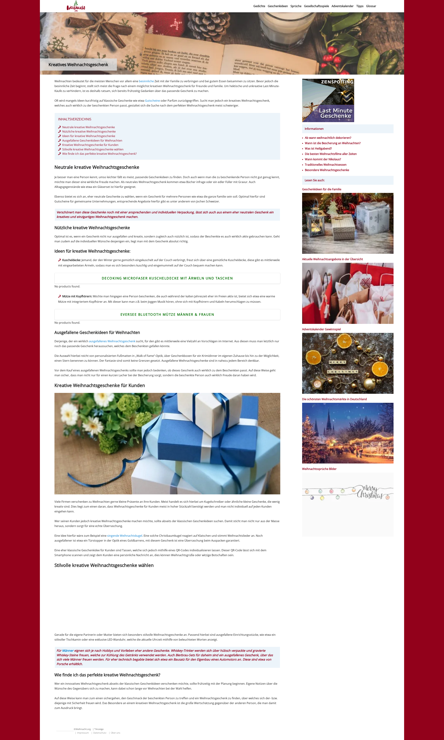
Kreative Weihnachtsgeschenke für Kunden (90, 145)
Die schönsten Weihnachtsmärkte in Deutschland (335, 399)
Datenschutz (99, 732)
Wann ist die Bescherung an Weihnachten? (333, 143)
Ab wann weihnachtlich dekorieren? (328, 138)
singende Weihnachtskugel (124, 536)
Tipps (360, 6)
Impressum (83, 732)
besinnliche (146, 81)
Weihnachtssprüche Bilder (319, 469)
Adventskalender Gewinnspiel (321, 329)
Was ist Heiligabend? (318, 148)
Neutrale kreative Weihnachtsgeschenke (88, 127)
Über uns (115, 732)
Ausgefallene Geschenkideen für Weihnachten (92, 140)
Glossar (371, 6)
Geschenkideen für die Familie (321, 189)
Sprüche (296, 6)
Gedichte (259, 6)
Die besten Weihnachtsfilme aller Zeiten (331, 154)
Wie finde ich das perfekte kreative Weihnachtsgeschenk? (99, 154)
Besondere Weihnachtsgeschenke (327, 170)
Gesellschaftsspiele (316, 6)
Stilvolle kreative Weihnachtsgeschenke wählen (92, 149)
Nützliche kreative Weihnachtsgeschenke (89, 131)
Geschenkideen (278, 6)
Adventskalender (343, 6)
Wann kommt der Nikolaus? (323, 159)
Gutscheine (152, 101)
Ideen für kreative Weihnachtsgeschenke (88, 136)
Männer (67, 650)
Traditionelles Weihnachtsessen (326, 165)
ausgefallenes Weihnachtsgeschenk (112, 341)
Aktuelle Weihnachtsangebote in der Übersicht (332, 259)
